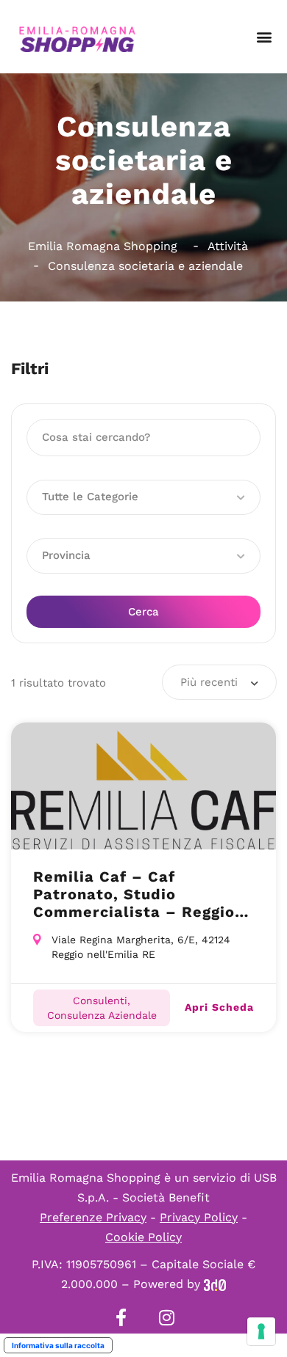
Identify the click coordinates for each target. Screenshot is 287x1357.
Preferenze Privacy (93, 1217)
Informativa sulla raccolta (58, 1345)
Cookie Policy (143, 1237)
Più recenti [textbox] (209, 682)
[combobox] (219, 682)
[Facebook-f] (121, 1317)
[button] (264, 37)
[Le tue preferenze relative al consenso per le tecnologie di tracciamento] (261, 1331)
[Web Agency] (215, 1284)
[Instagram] (166, 1317)
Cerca (143, 611)
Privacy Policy (199, 1217)
